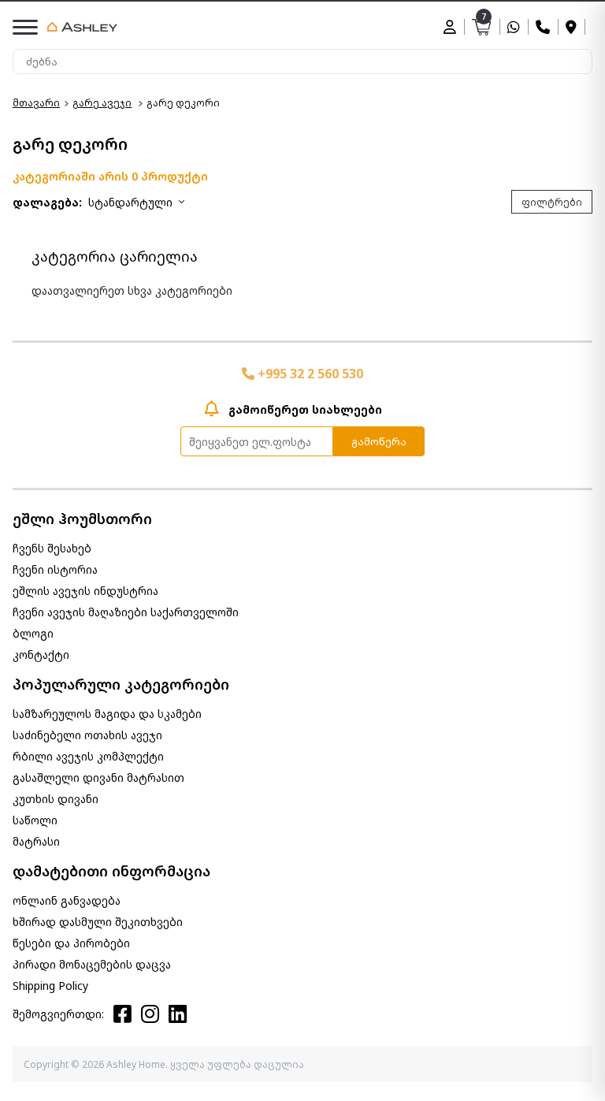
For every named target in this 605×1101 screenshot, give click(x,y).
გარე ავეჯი (102, 103)
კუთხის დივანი (55, 798)
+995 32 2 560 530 (308, 373)
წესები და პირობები (71, 942)
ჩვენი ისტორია (55, 569)
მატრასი (36, 841)
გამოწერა (378, 441)
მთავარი (36, 103)
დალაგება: (47, 202)
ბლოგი (33, 633)
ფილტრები (551, 202)
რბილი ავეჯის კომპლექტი (88, 756)
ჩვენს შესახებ (52, 548)
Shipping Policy (50, 985)
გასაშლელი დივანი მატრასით (98, 777)
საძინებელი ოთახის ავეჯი (87, 734)
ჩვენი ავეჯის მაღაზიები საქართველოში (126, 611)
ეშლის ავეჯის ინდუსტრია (85, 590)
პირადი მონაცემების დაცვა (92, 964)
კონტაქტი (41, 654)
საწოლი (35, 820)
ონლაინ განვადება (67, 900)
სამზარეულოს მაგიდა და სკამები (107, 713)
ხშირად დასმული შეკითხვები (98, 921)
